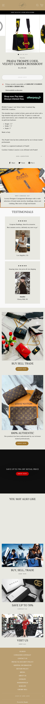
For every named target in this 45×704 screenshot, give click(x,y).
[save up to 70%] (22, 590)
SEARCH (22, 651)
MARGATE (22, 686)
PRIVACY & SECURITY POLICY (22, 662)
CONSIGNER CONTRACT (22, 655)
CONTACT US (22, 658)
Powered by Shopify (22, 702)
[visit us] (22, 625)
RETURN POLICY (22, 669)
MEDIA (22, 672)
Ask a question (22, 156)
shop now (21, 369)
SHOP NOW (22, 473)
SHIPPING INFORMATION (23, 665)
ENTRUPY (22, 679)
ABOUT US (22, 675)
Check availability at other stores (13, 90)
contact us (22, 609)
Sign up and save (22, 696)
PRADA (22, 57)
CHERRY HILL (23, 689)
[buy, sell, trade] (22, 555)
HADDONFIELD (22, 682)
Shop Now (21, 443)
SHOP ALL (22, 644)
